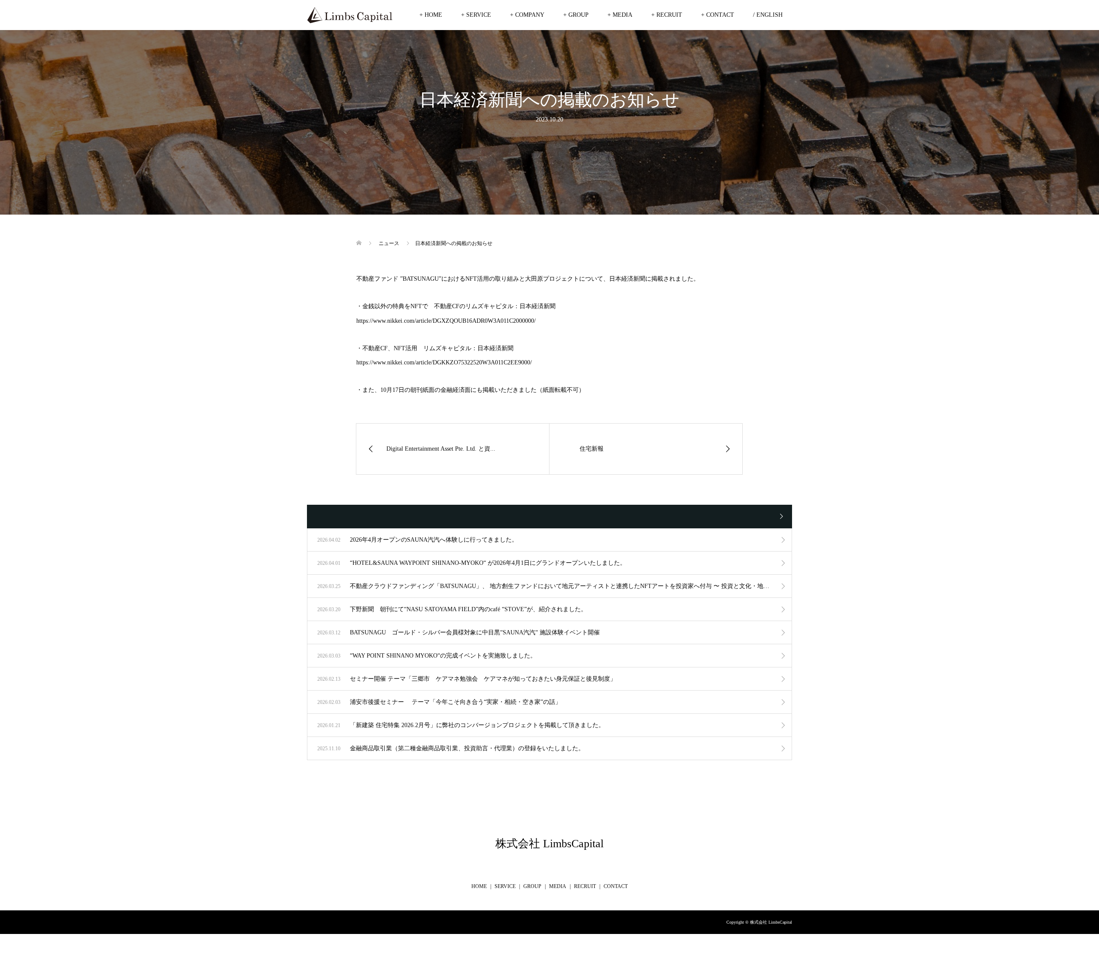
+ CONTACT (717, 15)
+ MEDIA (619, 15)
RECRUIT (585, 886)
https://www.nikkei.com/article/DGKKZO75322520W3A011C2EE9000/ (444, 362)
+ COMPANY (527, 15)
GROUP (532, 886)
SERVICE (505, 886)
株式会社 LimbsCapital (549, 843)
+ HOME (430, 15)
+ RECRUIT (666, 15)
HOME (479, 886)
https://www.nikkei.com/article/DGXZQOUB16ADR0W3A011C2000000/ (446, 321)
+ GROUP (576, 15)
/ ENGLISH (768, 15)
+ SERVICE (476, 15)
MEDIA (557, 886)
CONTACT (616, 886)
